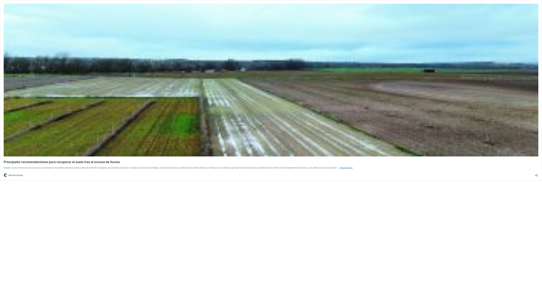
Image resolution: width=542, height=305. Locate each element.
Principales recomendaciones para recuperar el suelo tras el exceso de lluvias (62, 162)
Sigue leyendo (346, 167)
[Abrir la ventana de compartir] (536, 174)
